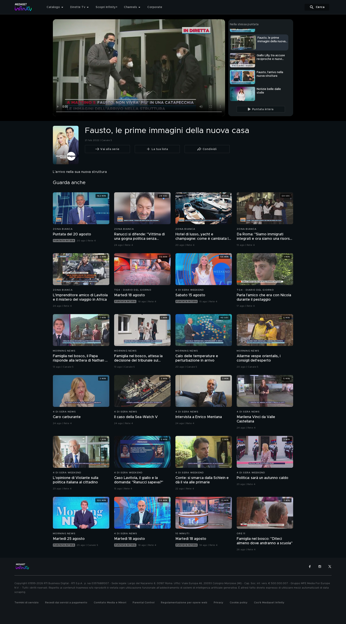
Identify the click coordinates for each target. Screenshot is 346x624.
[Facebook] (310, 566)
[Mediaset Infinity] (23, 7)
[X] (330, 566)
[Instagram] (320, 566)
